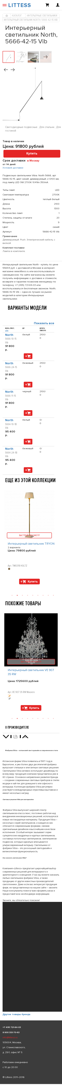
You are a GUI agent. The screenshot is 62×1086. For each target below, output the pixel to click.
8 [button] (48, 718)
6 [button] (38, 718)
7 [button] (43, 718)
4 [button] (27, 718)
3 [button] (22, 718)
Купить (31, 154)
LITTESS (19, 5)
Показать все (44, 323)
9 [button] (53, 718)
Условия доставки (13, 167)
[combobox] (34, 160)
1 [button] (12, 718)
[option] (31, 662)
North (9, 335)
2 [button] (17, 718)
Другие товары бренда (16, 1014)
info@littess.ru (10, 1037)
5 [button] (32, 718)
